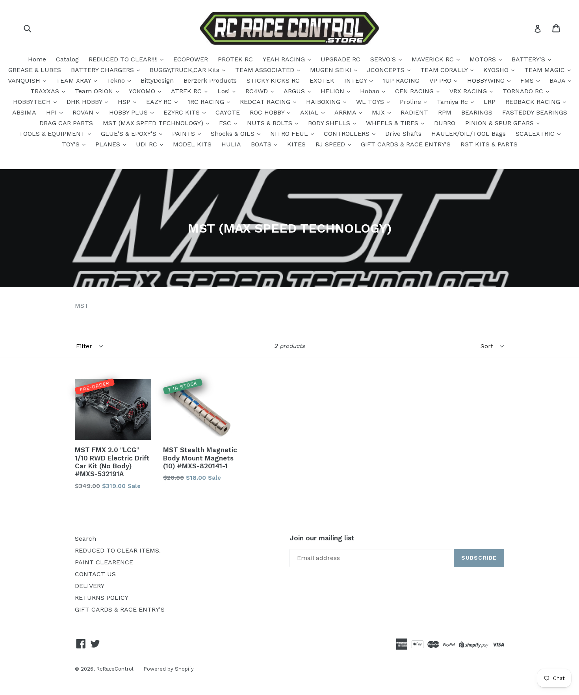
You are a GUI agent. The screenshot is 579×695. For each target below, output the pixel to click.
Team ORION (95, 91)
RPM (444, 112)
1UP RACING (400, 80)
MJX (379, 112)
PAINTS (184, 133)
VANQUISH (25, 80)
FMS (528, 80)
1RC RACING (206, 101)
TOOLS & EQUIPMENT (53, 133)
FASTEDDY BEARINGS (534, 112)
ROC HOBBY (268, 112)
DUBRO (444, 123)
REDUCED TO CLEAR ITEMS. (118, 550)
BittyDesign (157, 80)
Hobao (370, 91)
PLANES (108, 144)
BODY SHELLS (330, 123)
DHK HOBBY (85, 101)
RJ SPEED (331, 144)
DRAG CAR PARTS (66, 123)
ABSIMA (24, 112)
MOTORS (484, 59)
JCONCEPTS (386, 70)
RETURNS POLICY (101, 597)
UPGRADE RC (340, 59)
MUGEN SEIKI (331, 70)
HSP (125, 101)
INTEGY (356, 80)
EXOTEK (322, 80)
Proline (411, 101)
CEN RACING (415, 91)
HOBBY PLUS (129, 112)
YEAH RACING (285, 59)
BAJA (558, 80)
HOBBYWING (487, 80)
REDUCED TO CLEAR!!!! (124, 59)
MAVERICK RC (434, 59)
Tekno (117, 80)
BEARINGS (476, 112)
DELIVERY (89, 586)
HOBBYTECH (33, 101)
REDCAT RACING (266, 101)
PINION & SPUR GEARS (500, 123)
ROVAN (83, 112)
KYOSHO (496, 70)
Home (37, 59)
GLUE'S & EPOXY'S (129, 133)
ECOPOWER (190, 59)
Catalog (67, 59)
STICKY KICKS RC (273, 80)
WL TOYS (371, 101)
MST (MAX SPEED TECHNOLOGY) (154, 123)
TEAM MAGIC (545, 70)
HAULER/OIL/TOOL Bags (468, 133)
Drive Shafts (403, 133)
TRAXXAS (45, 91)
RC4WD (257, 91)
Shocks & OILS (233, 133)
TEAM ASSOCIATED (265, 70)
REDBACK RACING (533, 101)
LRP (489, 101)
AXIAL (310, 112)
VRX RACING (469, 91)
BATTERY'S (529, 59)
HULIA (231, 144)
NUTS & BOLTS (270, 123)
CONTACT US (95, 574)
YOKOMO (143, 91)
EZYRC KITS (182, 112)
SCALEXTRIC (536, 133)
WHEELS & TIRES (393, 123)
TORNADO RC (524, 91)
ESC (226, 123)
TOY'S (72, 144)
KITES (296, 144)
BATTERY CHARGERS (103, 70)
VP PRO (441, 80)
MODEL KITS (192, 144)
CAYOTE (227, 112)
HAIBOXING (324, 101)
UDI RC (147, 144)
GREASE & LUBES (34, 70)
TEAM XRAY (74, 80)
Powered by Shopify (168, 669)
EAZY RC (160, 101)
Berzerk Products (210, 80)
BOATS (262, 144)
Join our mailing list (322, 538)
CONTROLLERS (347, 133)
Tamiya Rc (453, 101)
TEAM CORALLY (445, 70)
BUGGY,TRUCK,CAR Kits (185, 70)
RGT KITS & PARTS (489, 144)
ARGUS (295, 91)
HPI (52, 112)
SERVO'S (384, 59)
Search (85, 538)
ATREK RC (187, 91)
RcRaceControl (115, 669)
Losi (224, 91)
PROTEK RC (235, 59)
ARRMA (346, 112)
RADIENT (414, 112)
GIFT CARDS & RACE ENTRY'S (406, 144)
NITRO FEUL (290, 133)
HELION (333, 91)
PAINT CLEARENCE (104, 562)
